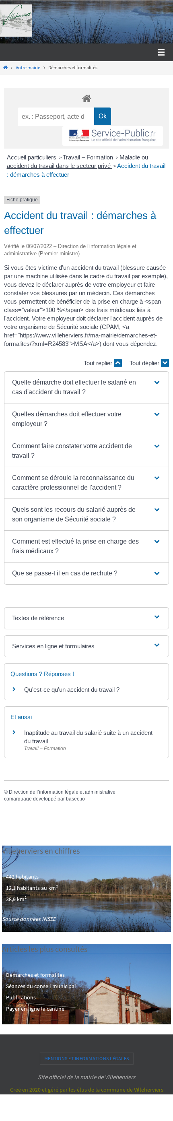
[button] (86, 387)
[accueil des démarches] (86, 98)
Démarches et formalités (35, 974)
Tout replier (99, 363)
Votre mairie (28, 67)
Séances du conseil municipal (41, 986)
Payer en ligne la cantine (35, 1008)
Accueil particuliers (32, 157)
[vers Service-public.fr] (112, 136)
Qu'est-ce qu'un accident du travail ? (71, 689)
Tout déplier (145, 363)
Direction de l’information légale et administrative (62, 792)
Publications (21, 997)
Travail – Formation (89, 157)
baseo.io (75, 799)
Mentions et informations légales (86, 1058)
